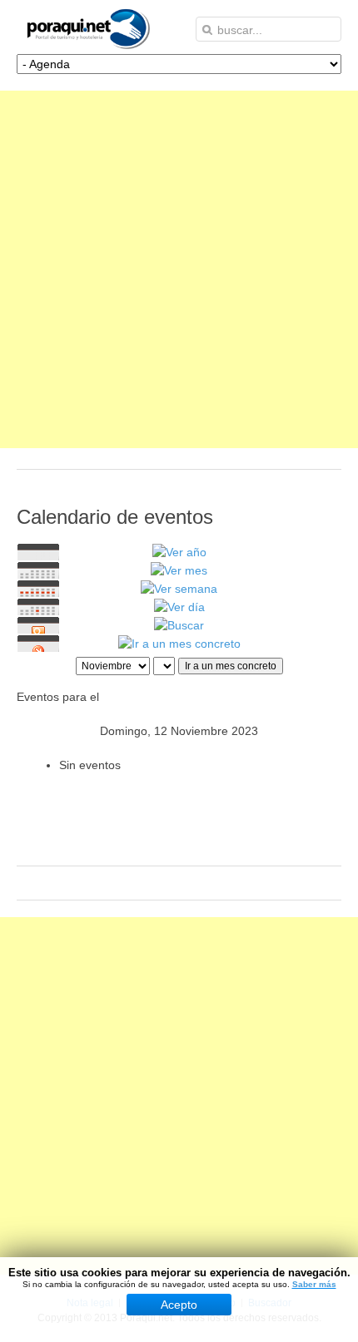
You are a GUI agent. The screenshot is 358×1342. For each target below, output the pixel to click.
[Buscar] (179, 625)
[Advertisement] (179, 269)
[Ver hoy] (179, 607)
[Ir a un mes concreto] (179, 643)
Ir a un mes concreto (230, 666)
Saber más (314, 1284)
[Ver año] (179, 552)
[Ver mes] (179, 570)
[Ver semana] (179, 588)
